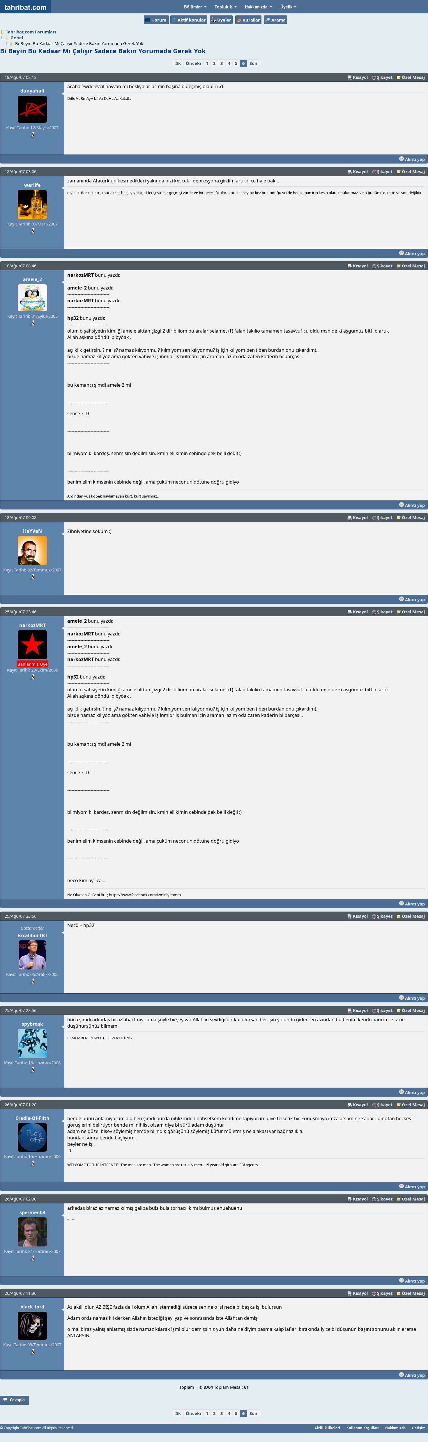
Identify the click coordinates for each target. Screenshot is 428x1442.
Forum (159, 20)
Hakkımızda (395, 1427)
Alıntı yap (414, 159)
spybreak (32, 1024)
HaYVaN (32, 531)
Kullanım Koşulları (362, 1427)
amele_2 (32, 279)
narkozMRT (32, 625)
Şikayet (384, 77)
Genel (16, 37)
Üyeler (224, 20)
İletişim (419, 1427)
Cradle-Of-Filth (32, 1118)
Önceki (193, 63)
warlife (32, 185)
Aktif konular (192, 20)
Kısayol (360, 77)
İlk (178, 63)
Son (253, 63)
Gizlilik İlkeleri (327, 1427)
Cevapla (17, 1399)
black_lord (32, 1307)
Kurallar (251, 20)
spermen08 (32, 1212)
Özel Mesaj (413, 77)
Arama (278, 20)
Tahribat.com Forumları (31, 32)
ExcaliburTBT (32, 935)
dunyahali (32, 91)
